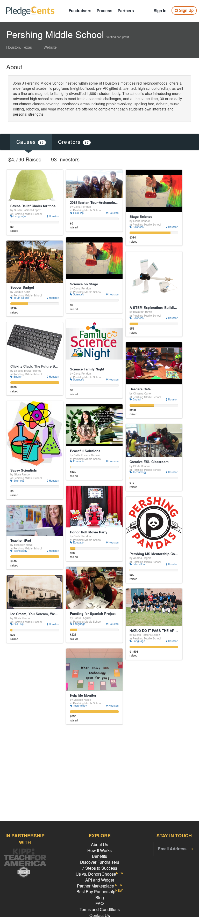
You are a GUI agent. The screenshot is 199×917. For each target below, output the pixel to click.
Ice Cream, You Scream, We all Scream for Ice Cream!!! (34, 614)
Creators (73, 141)
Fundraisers (80, 10)
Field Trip (78, 213)
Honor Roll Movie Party (88, 532)
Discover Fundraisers (99, 862)
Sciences (138, 227)
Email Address (172, 849)
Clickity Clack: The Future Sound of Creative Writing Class (34, 366)
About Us (99, 844)
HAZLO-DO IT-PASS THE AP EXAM (154, 630)
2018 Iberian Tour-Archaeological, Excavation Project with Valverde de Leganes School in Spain (94, 202)
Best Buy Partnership (99, 891)
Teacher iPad (20, 540)
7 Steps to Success (99, 868)
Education (78, 461)
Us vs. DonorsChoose (99, 874)
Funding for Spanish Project (93, 613)
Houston (53, 216)
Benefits (99, 856)
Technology (139, 472)
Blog (99, 897)
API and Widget (99, 880)
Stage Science (141, 216)
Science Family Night (87, 369)
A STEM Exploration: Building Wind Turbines (154, 307)
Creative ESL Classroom (149, 461)
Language (19, 216)
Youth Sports (21, 298)
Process (104, 10)
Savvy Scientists (23, 470)
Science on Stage (84, 284)
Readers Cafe (140, 389)
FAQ (99, 903)
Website (50, 47)
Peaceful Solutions (85, 451)
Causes (30, 141)
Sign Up (186, 10)
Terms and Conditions (100, 909)
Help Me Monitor (83, 695)
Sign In (160, 10)
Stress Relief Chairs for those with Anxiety (34, 206)
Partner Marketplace (99, 886)
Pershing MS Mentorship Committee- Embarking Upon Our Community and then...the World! (154, 553)
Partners (126, 10)
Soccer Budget (22, 287)
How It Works (99, 850)
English (17, 376)
